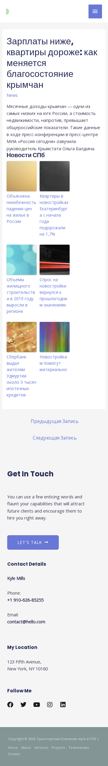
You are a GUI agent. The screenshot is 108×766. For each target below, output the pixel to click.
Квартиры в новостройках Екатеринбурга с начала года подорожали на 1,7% (54, 215)
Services (41, 747)
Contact (14, 754)
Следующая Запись (55, 437)
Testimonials (78, 747)
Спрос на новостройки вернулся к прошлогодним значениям (53, 292)
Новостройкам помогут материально (53, 363)
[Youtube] (37, 705)
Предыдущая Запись (55, 421)
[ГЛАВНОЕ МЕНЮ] (95, 11)
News (12, 95)
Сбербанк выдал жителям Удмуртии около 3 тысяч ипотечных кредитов (21, 376)
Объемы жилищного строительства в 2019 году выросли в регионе (21, 295)
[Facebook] (10, 705)
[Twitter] (23, 705)
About (26, 747)
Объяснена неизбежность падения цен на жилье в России (21, 208)
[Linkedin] (63, 705)
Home (13, 747)
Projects (58, 747)
